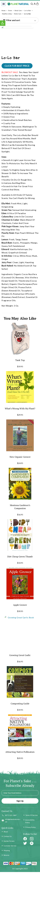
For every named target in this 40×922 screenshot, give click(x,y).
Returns (6, 855)
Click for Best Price (17, 65)
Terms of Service (31, 815)
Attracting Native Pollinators (19, 751)
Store (10, 10)
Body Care (18, 10)
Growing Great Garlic (20, 655)
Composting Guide (20, 703)
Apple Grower (20, 604)
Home (4, 10)
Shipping (7, 850)
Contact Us (8, 836)
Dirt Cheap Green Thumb (20, 556)
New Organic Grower (20, 456)
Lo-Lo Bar (27, 10)
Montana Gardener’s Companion (20, 507)
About (6, 832)
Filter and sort (13, 20)
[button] (4, 4)
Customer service (10, 846)
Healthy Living (7, 14)
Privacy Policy (30, 827)
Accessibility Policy (29, 821)
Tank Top (20, 360)
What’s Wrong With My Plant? (20, 408)
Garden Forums (9, 841)
